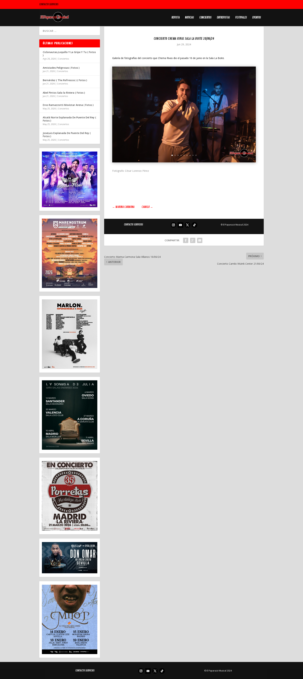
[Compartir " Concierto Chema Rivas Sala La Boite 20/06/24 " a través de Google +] (192, 240)
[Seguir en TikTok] (194, 225)
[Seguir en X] (187, 225)
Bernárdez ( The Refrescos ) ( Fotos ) (65, 80)
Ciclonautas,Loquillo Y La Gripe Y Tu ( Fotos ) (69, 53)
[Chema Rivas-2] (184, 161)
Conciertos (205, 17)
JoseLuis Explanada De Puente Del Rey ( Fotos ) (67, 134)
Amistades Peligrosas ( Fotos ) (61, 67)
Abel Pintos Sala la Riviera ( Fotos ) (64, 92)
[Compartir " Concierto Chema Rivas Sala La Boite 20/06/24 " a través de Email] (199, 240)
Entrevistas (223, 17)
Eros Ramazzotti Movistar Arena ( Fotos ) (68, 105)
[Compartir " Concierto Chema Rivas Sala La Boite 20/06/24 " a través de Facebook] (185, 240)
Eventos (256, 17)
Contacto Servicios (48, 4)
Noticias (189, 17)
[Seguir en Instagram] (173, 225)
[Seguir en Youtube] (180, 225)
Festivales (241, 17)
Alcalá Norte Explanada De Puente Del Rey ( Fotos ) (69, 119)
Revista (175, 17)
